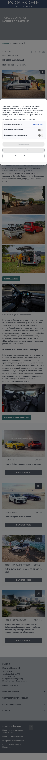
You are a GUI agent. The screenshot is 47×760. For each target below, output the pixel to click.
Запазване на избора (23, 150)
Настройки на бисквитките (23, 156)
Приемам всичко (23, 144)
